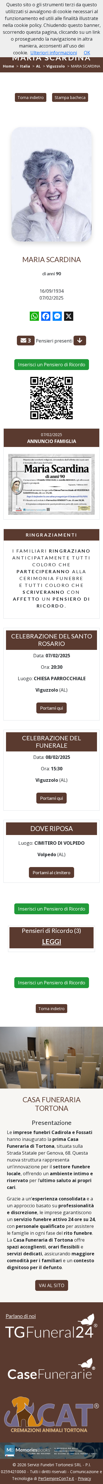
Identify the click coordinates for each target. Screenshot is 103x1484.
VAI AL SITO (51, 1285)
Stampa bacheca (70, 97)
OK (87, 53)
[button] (51, 941)
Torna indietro (30, 97)
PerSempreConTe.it (56, 1478)
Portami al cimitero (51, 872)
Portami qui (51, 708)
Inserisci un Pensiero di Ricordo (51, 364)
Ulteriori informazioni (53, 53)
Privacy (84, 1478)
